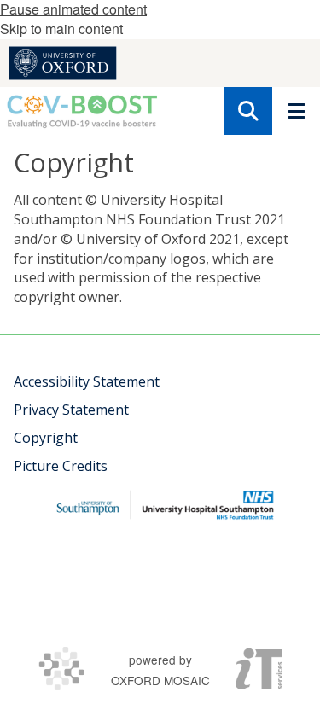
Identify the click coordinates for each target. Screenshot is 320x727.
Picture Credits (61, 466)
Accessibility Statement (87, 381)
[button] (248, 111)
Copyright (46, 437)
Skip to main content (61, 28)
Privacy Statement (71, 409)
